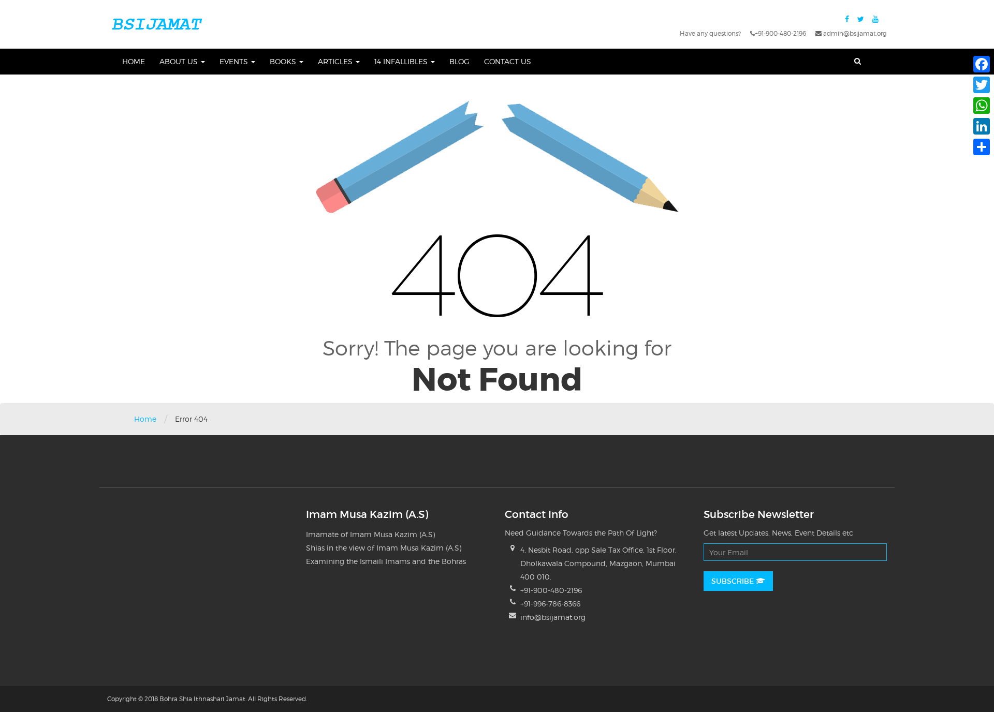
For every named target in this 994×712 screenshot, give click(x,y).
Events (235, 61)
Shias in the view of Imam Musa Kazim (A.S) (383, 547)
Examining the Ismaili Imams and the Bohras (386, 561)
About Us (179, 61)
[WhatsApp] (981, 105)
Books (284, 61)
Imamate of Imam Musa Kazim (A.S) (370, 534)
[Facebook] (981, 64)
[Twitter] (981, 85)
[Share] (981, 147)
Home (133, 61)
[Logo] (156, 23)
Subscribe (733, 581)
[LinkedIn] (981, 126)
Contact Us (507, 61)
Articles (336, 61)
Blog (459, 61)
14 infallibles (402, 61)
